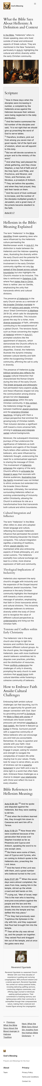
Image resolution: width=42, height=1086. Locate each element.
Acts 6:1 (30, 245)
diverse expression (12, 322)
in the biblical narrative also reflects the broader (19, 373)
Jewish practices (30, 409)
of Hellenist (8, 335)
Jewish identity (17, 546)
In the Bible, (8, 35)
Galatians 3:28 (29, 278)
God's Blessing (17, 6)
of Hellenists (22, 298)
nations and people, (21, 307)
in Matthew (33, 310)
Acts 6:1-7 (9, 213)
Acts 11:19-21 (11, 831)
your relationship (28, 777)
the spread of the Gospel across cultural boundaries (20, 269)
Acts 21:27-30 (11, 879)
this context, (31, 403)
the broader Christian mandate (17, 304)
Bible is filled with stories (18, 717)
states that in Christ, (23, 281)
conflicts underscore (19, 665)
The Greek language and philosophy (20, 385)
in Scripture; (30, 714)
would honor (22, 674)
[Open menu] (35, 3)
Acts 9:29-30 (11, 804)
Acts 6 (20, 50)
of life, (35, 388)
